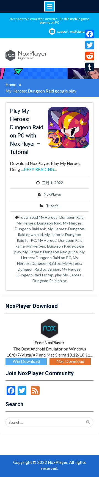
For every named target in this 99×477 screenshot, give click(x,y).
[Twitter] (89, 45)
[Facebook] (89, 34)
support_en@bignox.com (75, 31)
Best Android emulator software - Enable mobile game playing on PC (49, 20)
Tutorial (52, 205)
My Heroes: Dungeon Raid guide (50, 251)
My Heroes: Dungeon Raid (38, 223)
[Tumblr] (89, 66)
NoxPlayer (52, 194)
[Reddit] (89, 55)
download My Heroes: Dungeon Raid (52, 217)
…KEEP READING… (39, 169)
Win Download (26, 361)
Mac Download (70, 361)
